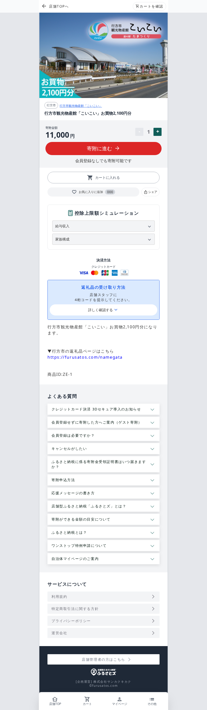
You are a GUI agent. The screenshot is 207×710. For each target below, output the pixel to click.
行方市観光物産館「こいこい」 (81, 106)
